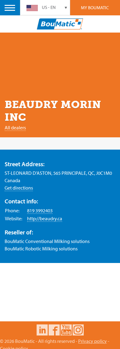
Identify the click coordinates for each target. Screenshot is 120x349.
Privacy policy (92, 341)
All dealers (15, 127)
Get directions (19, 188)
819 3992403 (40, 210)
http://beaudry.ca (44, 218)
